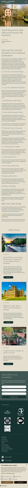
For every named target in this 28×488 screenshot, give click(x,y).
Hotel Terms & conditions (7, 449)
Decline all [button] (20, 482)
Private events (5, 441)
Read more (20, 471)
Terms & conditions (6, 447)
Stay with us (4, 437)
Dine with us (4, 439)
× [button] (26, 464)
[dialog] (14, 475)
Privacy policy (5, 451)
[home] (10, 2)
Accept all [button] (7, 482)
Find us (3, 443)
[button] (26, 2)
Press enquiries (5, 445)
